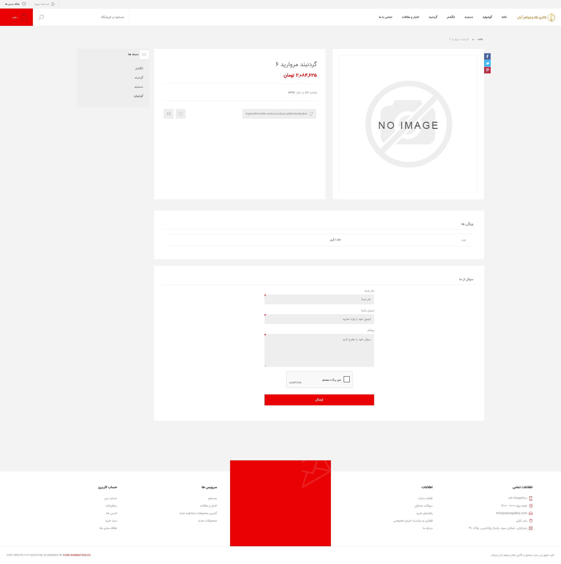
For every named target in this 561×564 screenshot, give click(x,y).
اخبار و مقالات (208, 506)
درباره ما (428, 528)
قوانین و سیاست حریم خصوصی (413, 520)
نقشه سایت (425, 498)
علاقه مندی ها (108, 528)
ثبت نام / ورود (41, 4)
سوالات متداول (424, 506)
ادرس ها (111, 513)
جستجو (212, 498)
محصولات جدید (207, 520)
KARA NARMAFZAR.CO (77, 555)
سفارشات (111, 506)
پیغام (370, 330)
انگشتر (139, 68)
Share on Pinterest (487, 70)
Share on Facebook (487, 56)
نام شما (369, 291)
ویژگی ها (467, 224)
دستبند (138, 87)
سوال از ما (466, 279)
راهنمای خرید (424, 513)
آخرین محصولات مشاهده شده (198, 513)
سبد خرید (111, 520)
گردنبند (139, 77)
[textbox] (89, 17)
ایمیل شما (367, 311)
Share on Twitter (487, 63)
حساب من (110, 498)
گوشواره (138, 96)
